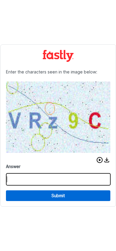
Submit (58, 195)
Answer (13, 166)
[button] (99, 160)
